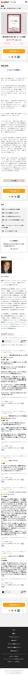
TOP (1, 8)
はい (22, 403)
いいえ (2, 405)
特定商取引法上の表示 (18, 659)
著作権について (11, 661)
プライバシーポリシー (8, 659)
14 (9, 341)
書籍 (4, 8)
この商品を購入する (14, 51)
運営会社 (16, 656)
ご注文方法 (11, 656)
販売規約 (17, 661)
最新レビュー (23, 341)
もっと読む (14, 180)
